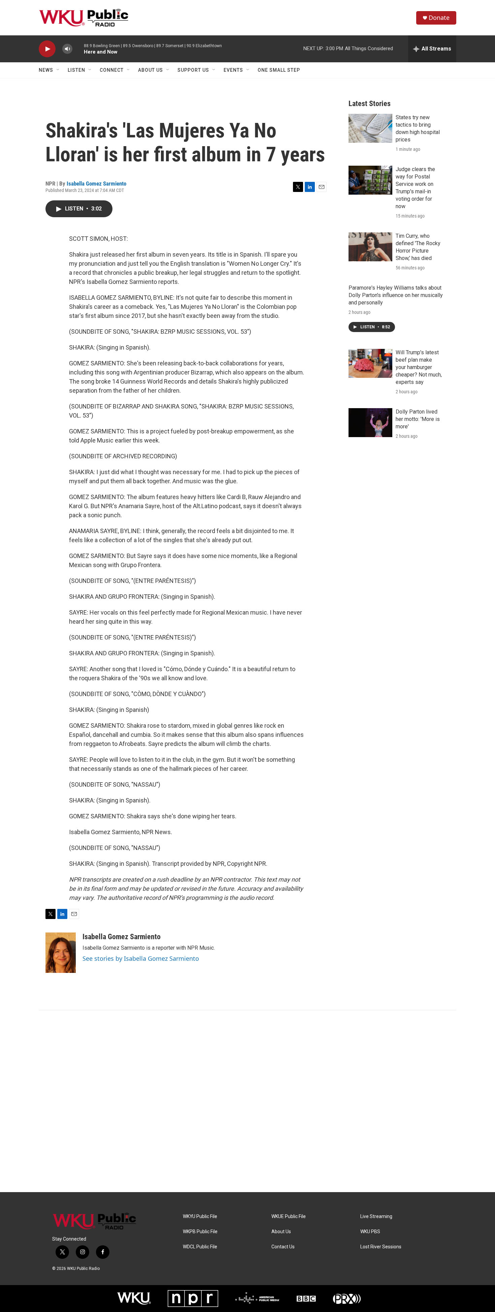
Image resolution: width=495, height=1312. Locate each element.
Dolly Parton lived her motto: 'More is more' (418, 419)
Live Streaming (376, 1216)
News (46, 70)
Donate (439, 17)
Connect (112, 70)
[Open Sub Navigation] (58, 70)
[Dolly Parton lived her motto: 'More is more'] (370, 422)
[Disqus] (247, 1101)
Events (233, 70)
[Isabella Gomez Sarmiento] (60, 952)
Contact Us (283, 1246)
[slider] (78, 48)
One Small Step (279, 70)
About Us (150, 70)
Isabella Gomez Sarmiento (96, 183)
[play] (47, 49)
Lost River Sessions (380, 1246)
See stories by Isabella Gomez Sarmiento (140, 958)
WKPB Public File (200, 1231)
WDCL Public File (200, 1246)
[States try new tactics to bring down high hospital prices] (370, 128)
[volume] (67, 49)
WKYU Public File (200, 1216)
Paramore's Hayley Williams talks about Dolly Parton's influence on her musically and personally (396, 295)
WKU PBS (370, 1231)
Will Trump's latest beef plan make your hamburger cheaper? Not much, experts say (419, 367)
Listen (76, 70)
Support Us (193, 70)
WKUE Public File (288, 1216)
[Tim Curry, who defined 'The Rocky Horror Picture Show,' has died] (370, 246)
